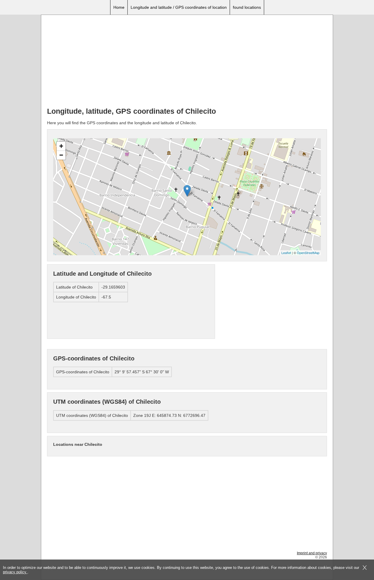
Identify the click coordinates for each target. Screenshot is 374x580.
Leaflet (286, 252)
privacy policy (15, 572)
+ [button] (61, 146)
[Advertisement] (187, 62)
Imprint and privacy (312, 553)
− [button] (61, 155)
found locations (247, 7)
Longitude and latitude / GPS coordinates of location (179, 7)
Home (118, 7)
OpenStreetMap (308, 252)
